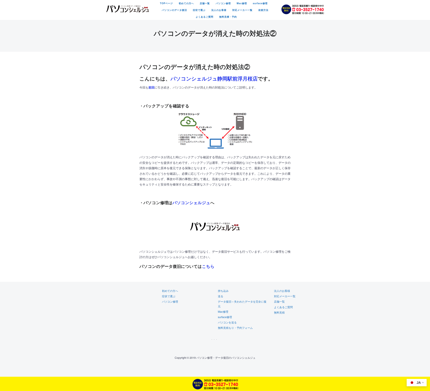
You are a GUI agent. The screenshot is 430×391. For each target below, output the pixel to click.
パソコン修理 (223, 3)
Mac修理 (242, 3)
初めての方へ (186, 3)
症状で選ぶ (199, 10)
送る (220, 296)
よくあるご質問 (204, 16)
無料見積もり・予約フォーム (235, 328)
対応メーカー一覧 (242, 10)
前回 (151, 87)
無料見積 (279, 312)
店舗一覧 (205, 3)
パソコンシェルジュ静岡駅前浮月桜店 (214, 78)
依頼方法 (263, 10)
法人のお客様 (218, 10)
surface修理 (260, 3)
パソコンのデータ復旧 (174, 10)
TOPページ (166, 3)
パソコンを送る (227, 322)
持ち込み (223, 291)
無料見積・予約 (228, 16)
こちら (208, 266)
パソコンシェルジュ (191, 202)
